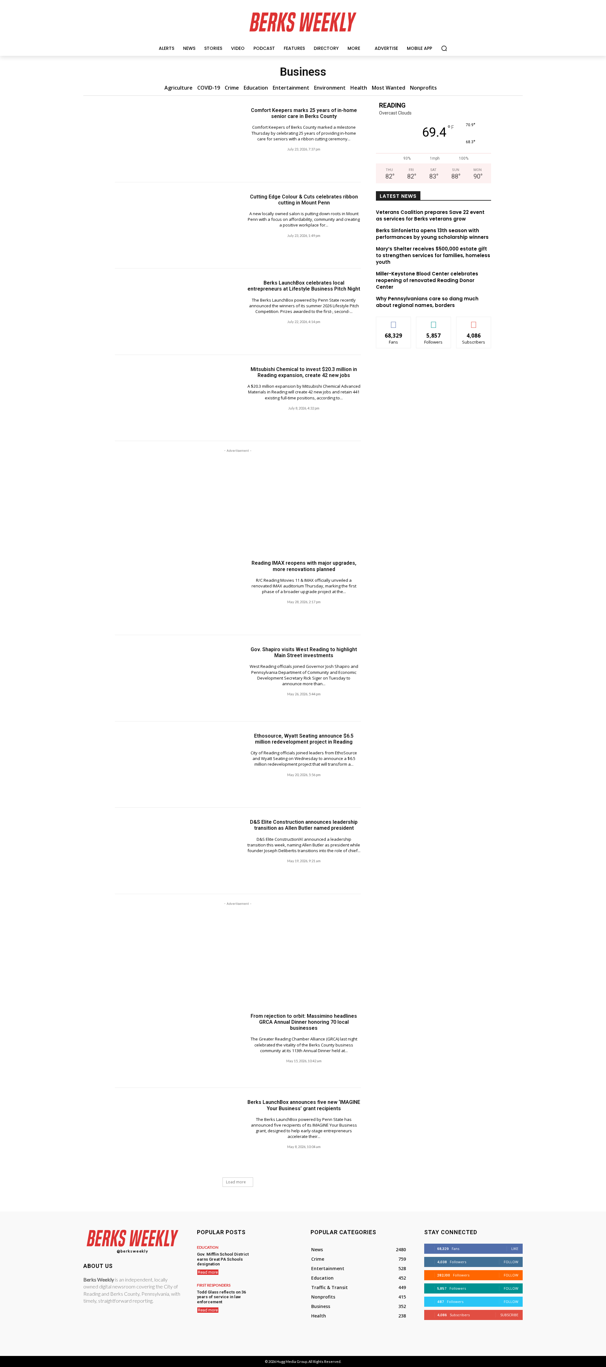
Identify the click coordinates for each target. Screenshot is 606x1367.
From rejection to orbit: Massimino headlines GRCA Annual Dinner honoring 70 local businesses (304, 1022)
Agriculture (178, 87)
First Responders (213, 1285)
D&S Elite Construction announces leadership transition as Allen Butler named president (304, 825)
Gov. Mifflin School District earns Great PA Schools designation (223, 1259)
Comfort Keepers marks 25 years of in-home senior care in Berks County (304, 113)
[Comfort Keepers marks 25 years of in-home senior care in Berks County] (176, 139)
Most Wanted (388, 87)
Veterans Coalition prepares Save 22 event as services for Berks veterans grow (430, 215)
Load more (236, 1182)
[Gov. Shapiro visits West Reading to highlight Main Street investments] (176, 678)
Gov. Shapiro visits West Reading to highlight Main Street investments (304, 652)
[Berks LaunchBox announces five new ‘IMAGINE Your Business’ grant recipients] (176, 1131)
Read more (208, 1272)
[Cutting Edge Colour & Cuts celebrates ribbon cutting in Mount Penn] (176, 225)
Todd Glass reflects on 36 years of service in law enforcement (221, 1297)
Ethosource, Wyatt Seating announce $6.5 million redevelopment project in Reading (304, 739)
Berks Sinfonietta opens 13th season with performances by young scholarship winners (432, 233)
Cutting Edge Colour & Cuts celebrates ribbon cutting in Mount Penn (304, 200)
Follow (433, 321)
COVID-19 (208, 87)
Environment (330, 87)
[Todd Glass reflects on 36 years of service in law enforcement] (275, 1297)
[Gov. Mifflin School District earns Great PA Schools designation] (275, 1259)
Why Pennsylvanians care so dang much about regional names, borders (427, 302)
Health (358, 87)
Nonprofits (423, 87)
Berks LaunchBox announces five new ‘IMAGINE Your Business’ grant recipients (303, 1105)
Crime (232, 87)
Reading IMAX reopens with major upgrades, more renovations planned (304, 566)
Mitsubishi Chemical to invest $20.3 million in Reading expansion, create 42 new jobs (304, 372)
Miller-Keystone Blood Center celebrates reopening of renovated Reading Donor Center (427, 280)
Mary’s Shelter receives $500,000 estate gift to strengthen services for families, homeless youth (433, 255)
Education (256, 87)
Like (393, 321)
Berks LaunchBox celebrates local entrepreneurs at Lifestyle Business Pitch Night (303, 286)
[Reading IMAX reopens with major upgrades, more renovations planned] (176, 592)
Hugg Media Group (291, 1361)
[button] (444, 48)
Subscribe (474, 321)
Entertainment (291, 87)
